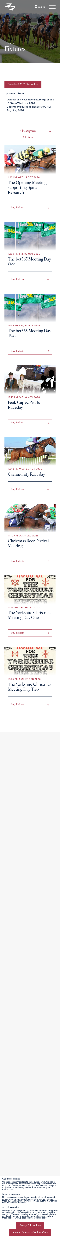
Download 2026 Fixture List (23, 84)
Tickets (9, 44)
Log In (41, 7)
